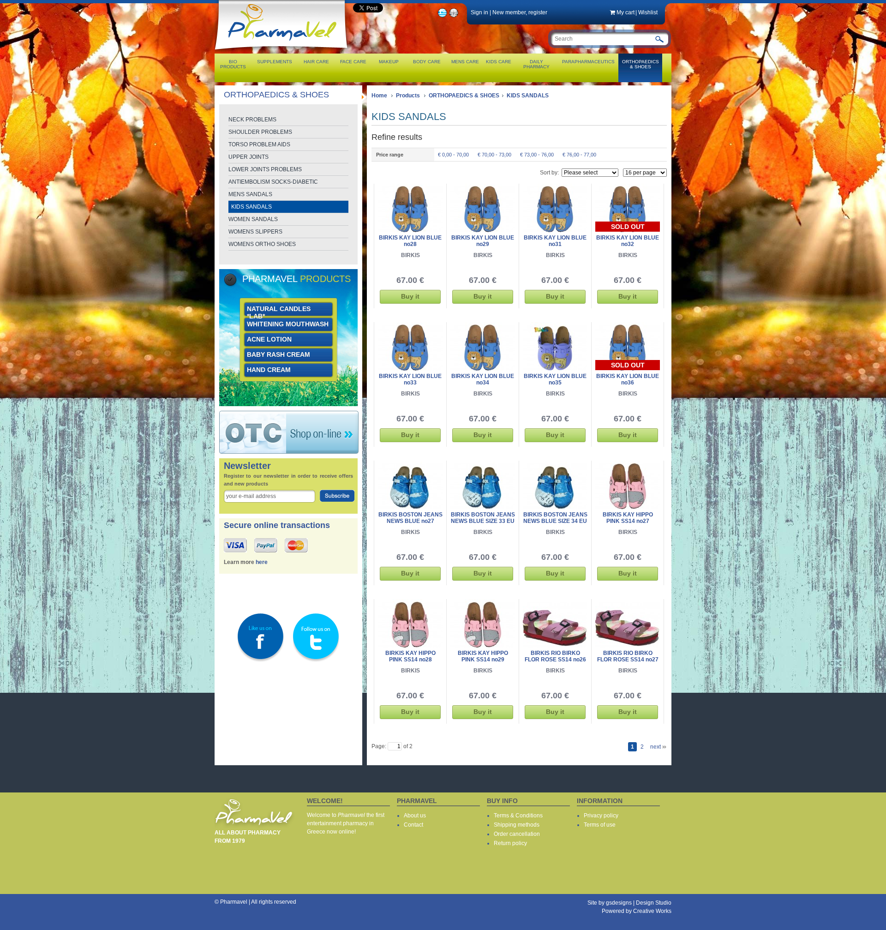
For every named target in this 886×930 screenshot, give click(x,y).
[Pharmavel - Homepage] (283, 51)
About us (415, 815)
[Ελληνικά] (442, 16)
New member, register (519, 12)
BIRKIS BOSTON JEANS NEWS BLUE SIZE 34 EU (555, 517)
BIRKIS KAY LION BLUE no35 (555, 379)
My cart (626, 12)
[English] (454, 16)
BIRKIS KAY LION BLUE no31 (555, 240)
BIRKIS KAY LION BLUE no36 (627, 379)
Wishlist (648, 12)
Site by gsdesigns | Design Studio (629, 903)
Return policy (510, 843)
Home (379, 95)
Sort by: (549, 172)
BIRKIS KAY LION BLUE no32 (627, 240)
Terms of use (600, 825)
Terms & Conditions (518, 815)
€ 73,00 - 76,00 (537, 154)
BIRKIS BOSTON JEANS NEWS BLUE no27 (410, 517)
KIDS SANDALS (528, 95)
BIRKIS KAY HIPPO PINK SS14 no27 (628, 517)
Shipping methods (516, 825)
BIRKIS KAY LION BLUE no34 (482, 379)
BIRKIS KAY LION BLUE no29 (482, 240)
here (262, 562)
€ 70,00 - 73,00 (494, 154)
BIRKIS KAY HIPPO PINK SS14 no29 (483, 656)
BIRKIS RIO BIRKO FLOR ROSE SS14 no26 (555, 656)
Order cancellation (517, 834)
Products (408, 95)
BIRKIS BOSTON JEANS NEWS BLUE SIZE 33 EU (483, 517)
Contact (413, 825)
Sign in (479, 12)
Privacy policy (601, 815)
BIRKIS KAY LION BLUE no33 (410, 379)
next (655, 747)
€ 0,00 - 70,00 (453, 154)
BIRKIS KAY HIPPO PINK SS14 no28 (410, 656)
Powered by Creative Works (636, 911)
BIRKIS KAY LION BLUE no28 (410, 240)
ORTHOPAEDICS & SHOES (464, 95)
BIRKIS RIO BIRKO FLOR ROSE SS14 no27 (628, 656)
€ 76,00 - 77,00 (579, 154)
